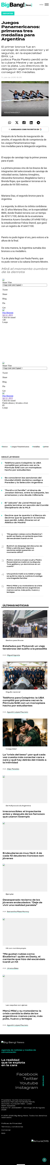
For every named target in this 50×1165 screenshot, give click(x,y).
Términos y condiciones (12, 1127)
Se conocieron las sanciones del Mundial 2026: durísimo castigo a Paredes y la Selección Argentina (24, 480)
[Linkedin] (31, 122)
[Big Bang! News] (16, 5)
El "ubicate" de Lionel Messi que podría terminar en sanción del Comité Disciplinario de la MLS (27, 505)
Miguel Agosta (13, 655)
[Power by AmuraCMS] (40, 1141)
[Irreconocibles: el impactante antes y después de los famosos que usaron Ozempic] (25, 789)
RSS (3, 1133)
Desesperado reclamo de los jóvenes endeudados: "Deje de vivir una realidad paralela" (22, 902)
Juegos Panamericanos (20, 446)
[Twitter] (17, 122)
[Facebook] (24, 122)
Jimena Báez (12, 968)
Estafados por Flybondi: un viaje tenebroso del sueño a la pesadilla (25, 647)
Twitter (30, 1078)
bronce (5, 446)
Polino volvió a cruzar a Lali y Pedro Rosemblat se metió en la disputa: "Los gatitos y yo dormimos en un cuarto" (24, 563)
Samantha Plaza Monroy (18, 911)
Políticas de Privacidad (11, 1123)
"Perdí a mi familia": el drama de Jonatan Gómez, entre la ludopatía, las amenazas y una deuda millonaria (27, 493)
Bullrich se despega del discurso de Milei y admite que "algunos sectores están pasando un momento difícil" (24, 549)
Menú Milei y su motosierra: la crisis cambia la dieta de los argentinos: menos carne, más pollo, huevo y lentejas (24, 589)
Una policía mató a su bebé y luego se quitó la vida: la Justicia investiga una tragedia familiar (24, 576)
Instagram (26, 1087)
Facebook (27, 1074)
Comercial (5, 1130)
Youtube (29, 1083)
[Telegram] (38, 122)
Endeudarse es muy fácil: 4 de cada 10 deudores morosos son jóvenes (23, 855)
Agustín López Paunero (17, 712)
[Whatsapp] (9, 122)
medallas (36, 446)
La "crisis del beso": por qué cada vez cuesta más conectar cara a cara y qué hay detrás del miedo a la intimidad (24, 758)
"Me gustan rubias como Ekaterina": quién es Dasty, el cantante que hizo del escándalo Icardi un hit (25, 536)
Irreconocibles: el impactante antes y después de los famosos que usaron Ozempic (24, 814)
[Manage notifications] (44, 1160)
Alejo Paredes (13, 769)
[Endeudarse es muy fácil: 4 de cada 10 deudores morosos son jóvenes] (25, 836)
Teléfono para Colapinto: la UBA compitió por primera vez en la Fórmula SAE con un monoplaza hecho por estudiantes (23, 467)
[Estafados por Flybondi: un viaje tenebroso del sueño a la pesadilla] (25, 624)
